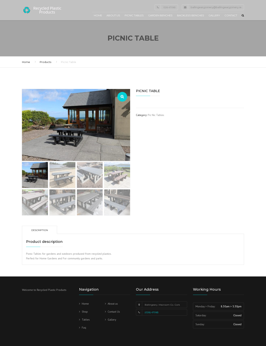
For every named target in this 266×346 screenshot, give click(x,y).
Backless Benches (190, 15)
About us (113, 15)
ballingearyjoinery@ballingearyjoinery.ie (216, 7)
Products (45, 62)
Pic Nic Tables (156, 115)
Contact (231, 15)
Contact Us (114, 311)
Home (98, 15)
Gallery (214, 15)
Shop (85, 311)
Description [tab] (39, 230)
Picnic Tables (134, 15)
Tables (86, 319)
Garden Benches (160, 15)
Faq (84, 327)
